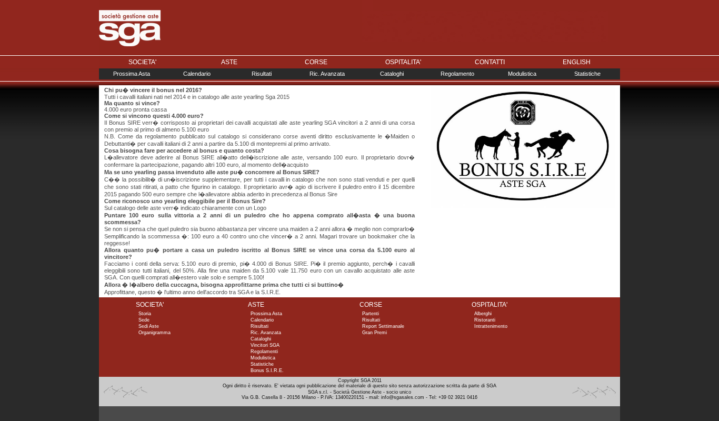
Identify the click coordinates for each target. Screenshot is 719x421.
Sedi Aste (148, 326)
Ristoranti (484, 320)
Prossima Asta (131, 74)
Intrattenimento (490, 326)
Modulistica (522, 74)
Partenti (370, 313)
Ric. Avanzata (327, 74)
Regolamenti (264, 351)
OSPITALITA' (403, 62)
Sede (143, 320)
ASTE (229, 62)
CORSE (316, 62)
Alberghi (483, 313)
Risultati (262, 74)
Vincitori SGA (265, 345)
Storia (144, 313)
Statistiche (587, 74)
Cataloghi (392, 74)
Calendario (197, 74)
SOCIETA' (142, 62)
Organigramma (154, 332)
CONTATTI (490, 62)
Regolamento (457, 74)
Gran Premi (374, 332)
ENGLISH (577, 62)
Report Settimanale (383, 326)
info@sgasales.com (402, 397)
